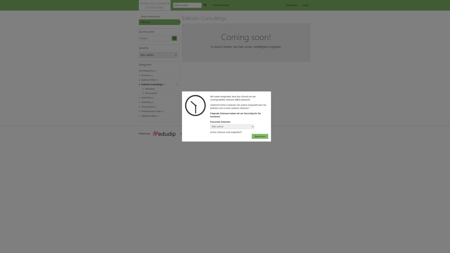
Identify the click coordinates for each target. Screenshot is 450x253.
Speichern (260, 136)
